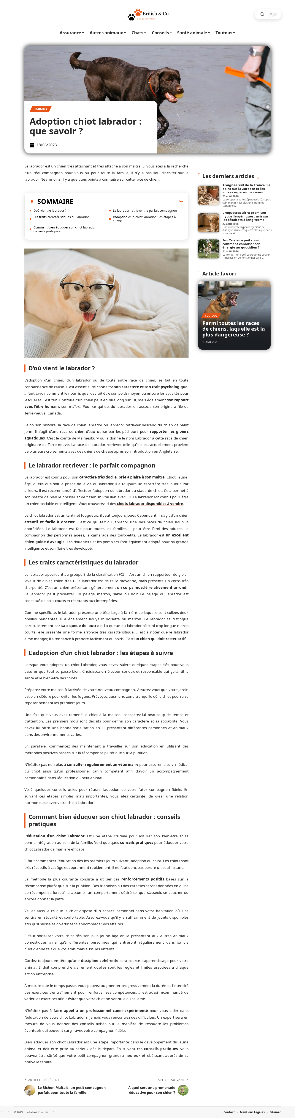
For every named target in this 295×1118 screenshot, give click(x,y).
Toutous (40, 109)
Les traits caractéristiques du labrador (61, 217)
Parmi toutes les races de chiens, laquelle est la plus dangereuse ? (233, 328)
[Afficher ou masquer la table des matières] (128, 201)
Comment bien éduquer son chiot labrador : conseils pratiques (65, 229)
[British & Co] (147, 14)
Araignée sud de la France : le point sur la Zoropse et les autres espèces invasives (246, 188)
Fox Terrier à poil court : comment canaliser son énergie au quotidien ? (242, 243)
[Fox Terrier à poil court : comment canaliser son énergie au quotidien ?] (208, 248)
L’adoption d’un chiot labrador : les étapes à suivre (144, 219)
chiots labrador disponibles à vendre (149, 503)
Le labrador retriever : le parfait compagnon (145, 210)
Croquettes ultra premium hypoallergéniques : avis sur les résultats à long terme (245, 216)
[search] (262, 14)
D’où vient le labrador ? (50, 210)
